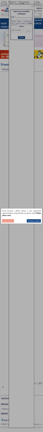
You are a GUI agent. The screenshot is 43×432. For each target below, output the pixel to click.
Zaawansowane (8, 221)
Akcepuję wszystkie (34, 221)
